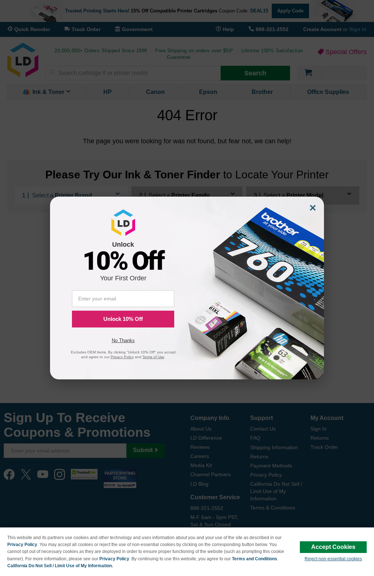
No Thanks (123, 340)
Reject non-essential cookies (333, 558)
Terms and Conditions (254, 558)
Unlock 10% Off (123, 319)
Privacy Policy (22, 544)
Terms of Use (153, 357)
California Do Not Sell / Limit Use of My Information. (60, 565)
